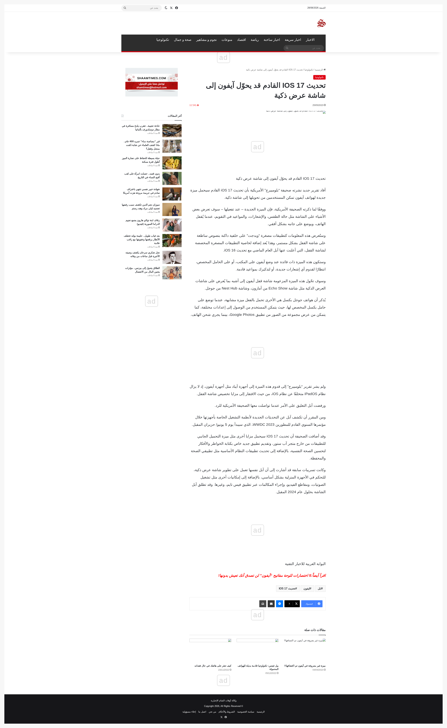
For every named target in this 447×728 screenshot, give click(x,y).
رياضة (255, 40)
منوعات (227, 40)
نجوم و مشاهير (206, 40)
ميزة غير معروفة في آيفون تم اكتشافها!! (305, 665)
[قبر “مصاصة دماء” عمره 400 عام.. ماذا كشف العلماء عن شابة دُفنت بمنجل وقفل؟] (172, 146)
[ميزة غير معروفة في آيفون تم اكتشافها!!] (305, 650)
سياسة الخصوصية (245, 711)
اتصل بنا (202, 711)
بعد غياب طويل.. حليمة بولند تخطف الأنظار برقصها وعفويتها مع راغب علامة (142, 239)
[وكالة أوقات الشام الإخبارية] (321, 23)
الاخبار (310, 40)
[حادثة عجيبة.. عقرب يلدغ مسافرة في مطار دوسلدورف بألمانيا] (172, 130)
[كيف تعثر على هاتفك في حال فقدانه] (210, 650)
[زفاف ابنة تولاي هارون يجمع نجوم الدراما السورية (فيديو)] (172, 225)
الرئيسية (321, 40)
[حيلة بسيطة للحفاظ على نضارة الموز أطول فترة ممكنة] (172, 162)
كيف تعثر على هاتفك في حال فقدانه (213, 665)
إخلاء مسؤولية (189, 711)
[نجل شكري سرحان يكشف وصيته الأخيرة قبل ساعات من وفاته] (172, 257)
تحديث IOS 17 (287, 588)
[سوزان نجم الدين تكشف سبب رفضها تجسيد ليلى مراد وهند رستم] (172, 209)
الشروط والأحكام (227, 711)
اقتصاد (241, 40)
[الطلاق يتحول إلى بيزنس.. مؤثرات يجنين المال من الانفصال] (172, 272)
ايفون (306, 588)
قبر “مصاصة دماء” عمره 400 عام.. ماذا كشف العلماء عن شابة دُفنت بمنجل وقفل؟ (142, 145)
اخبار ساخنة (272, 40)
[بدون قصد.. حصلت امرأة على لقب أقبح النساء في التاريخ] (172, 178)
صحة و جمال (182, 40)
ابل (319, 588)
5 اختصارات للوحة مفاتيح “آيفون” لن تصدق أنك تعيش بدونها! (264, 575)
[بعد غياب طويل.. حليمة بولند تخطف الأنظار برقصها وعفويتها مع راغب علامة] (172, 240)
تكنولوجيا (162, 40)
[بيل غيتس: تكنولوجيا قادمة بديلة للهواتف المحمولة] (258, 650)
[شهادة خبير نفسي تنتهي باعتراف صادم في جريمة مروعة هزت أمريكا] (172, 193)
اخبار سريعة (293, 40)
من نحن (212, 711)
